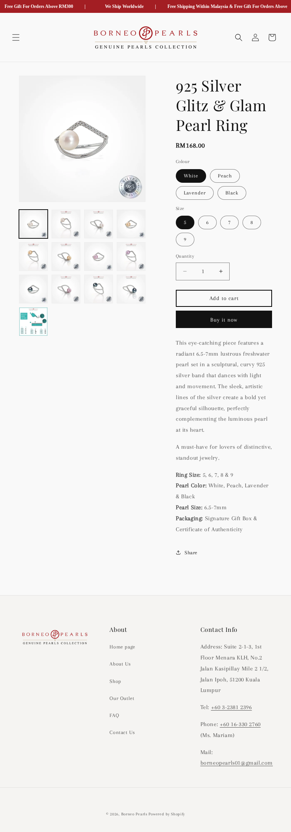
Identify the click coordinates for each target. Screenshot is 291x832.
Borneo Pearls (134, 814)
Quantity (185, 256)
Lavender (195, 193)
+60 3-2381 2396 (231, 707)
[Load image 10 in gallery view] (66, 289)
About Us (120, 664)
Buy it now (224, 320)
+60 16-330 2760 (240, 724)
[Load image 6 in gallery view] (66, 256)
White (191, 176)
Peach (225, 176)
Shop (115, 681)
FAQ (114, 715)
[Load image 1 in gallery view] (33, 224)
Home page (122, 647)
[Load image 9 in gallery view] (33, 289)
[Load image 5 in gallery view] (33, 256)
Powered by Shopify (167, 814)
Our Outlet (122, 698)
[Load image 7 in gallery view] (98, 256)
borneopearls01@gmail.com (236, 762)
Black (231, 193)
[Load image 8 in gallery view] (131, 256)
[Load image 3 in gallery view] (98, 224)
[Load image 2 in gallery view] (66, 224)
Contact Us (122, 732)
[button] (16, 37)
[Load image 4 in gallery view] (131, 224)
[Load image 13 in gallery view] (33, 321)
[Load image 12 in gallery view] (131, 289)
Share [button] (191, 552)
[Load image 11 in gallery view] (98, 289)
